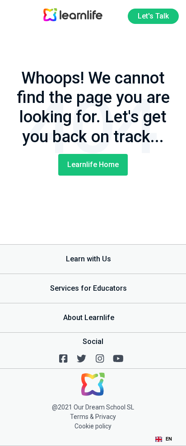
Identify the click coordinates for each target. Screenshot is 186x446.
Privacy (105, 416)
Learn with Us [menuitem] (88, 259)
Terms (79, 416)
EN (169, 439)
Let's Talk (153, 16)
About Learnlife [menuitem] (88, 317)
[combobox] (163, 439)
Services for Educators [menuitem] (88, 288)
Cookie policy (93, 426)
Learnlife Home (93, 164)
